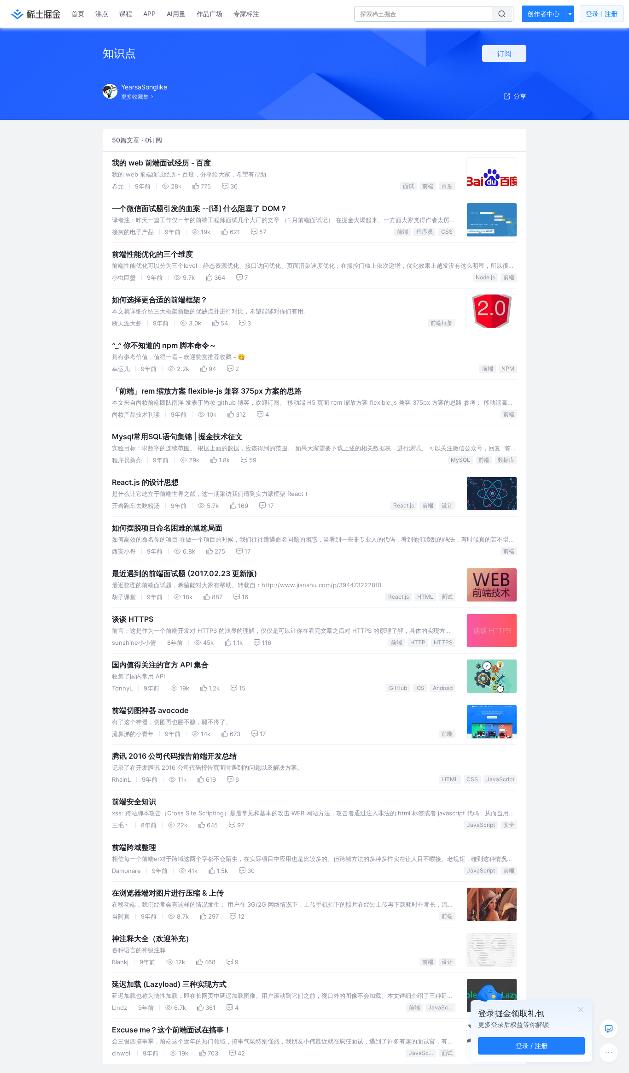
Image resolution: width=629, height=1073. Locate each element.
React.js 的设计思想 (145, 482)
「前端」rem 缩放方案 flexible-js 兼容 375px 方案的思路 (207, 390)
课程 (125, 14)
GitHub (398, 687)
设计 (447, 505)
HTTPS (443, 642)
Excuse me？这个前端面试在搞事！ (171, 1029)
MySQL (460, 459)
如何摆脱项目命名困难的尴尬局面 (167, 527)
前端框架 (442, 322)
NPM (507, 368)
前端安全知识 (134, 801)
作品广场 (209, 14)
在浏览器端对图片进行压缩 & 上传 (168, 892)
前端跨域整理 (134, 847)
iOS (420, 687)
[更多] (609, 1053)
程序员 (424, 231)
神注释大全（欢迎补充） (152, 938)
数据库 (506, 459)
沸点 (101, 14)
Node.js (485, 277)
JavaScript (500, 779)
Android (443, 687)
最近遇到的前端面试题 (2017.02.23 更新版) (184, 573)
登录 (601, 14)
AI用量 (176, 14)
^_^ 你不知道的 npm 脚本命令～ (164, 345)
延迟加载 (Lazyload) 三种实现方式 (169, 984)
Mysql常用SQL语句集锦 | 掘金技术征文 (177, 436)
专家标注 (246, 14)
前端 (427, 186)
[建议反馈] (609, 1029)
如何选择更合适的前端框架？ (160, 299)
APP (149, 14)
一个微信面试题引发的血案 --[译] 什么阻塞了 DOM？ (199, 208)
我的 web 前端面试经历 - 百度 (161, 162)
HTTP (417, 642)
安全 (508, 824)
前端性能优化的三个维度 (152, 254)
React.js (403, 505)
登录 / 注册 (531, 1045)
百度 (447, 186)
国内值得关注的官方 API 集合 (160, 664)
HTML (425, 596)
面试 (408, 186)
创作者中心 (543, 14)
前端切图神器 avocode (150, 710)
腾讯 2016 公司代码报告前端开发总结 (174, 756)
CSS (447, 231)
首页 (77, 14)
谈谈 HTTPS (132, 619)
